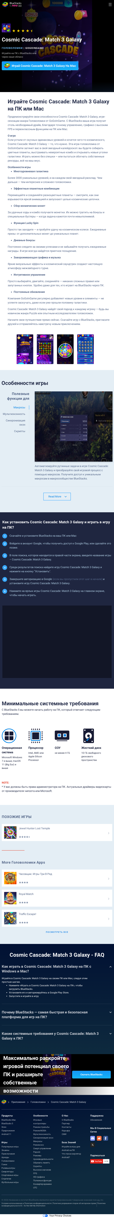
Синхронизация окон (43, 1138)
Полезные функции (42, 1180)
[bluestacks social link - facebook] (105, 1138)
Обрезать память (41, 1162)
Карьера (66, 1130)
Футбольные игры (10, 1182)
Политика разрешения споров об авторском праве (74, 1203)
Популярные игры (10, 1146)
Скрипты (37, 1166)
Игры (4, 1142)
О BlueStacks (68, 1120)
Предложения (8, 1130)
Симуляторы (7, 1171)
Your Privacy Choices (60, 1215)
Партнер (66, 1123)
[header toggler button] (110, 4)
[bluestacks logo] (11, 4)
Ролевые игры (8, 1168)
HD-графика (39, 1177)
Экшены (5, 1150)
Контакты (66, 1127)
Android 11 (6, 1134)
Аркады (5, 1157)
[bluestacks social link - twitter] (92, 1144)
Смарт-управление (42, 1148)
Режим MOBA (39, 1130)
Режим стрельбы (41, 1127)
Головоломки (12, 48)
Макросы (37, 1141)
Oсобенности (40, 1115)
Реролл (36, 1152)
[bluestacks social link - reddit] (99, 1138)
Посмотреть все (57, 932)
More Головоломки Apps (23, 862)
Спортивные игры (9, 1175)
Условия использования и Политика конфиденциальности (26, 1203)
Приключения (8, 1154)
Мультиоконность (42, 1134)
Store (3, 1127)
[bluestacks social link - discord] (92, 1138)
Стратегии (6, 1179)
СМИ (64, 1134)
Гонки (4, 1164)
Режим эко (38, 1145)
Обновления (96, 1120)
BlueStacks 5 (7, 1123)
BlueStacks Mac (8, 1120)
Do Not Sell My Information (34, 1206)
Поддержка (96, 1115)
